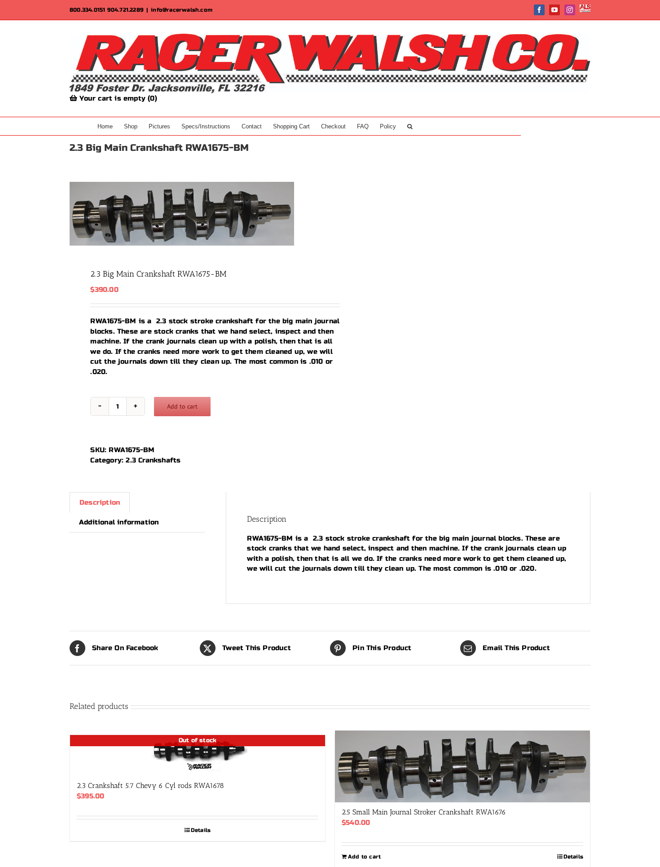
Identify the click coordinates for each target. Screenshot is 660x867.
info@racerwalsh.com (181, 10)
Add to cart (182, 406)
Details (201, 830)
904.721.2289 (125, 10)
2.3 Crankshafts (153, 460)
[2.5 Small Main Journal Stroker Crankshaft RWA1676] (462, 766)
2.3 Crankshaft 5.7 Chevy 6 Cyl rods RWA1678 (150, 785)
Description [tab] (99, 502)
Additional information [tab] (118, 522)
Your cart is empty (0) (117, 98)
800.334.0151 (87, 10)
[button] (410, 126)
